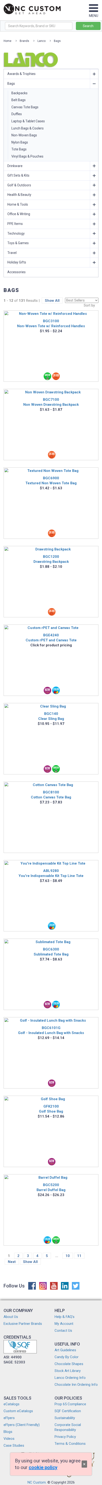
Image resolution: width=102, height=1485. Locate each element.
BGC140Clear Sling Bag (51, 716)
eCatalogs (11, 1404)
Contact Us (63, 1330)
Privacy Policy (65, 1437)
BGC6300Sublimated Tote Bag (51, 951)
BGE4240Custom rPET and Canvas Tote (51, 637)
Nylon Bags (19, 142)
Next (12, 1262)
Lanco (41, 41)
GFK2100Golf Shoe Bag (51, 1109)
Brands (24, 41)
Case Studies (14, 1445)
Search (88, 26)
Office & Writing (18, 214)
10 (67, 1256)
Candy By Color (67, 1357)
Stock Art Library (68, 1371)
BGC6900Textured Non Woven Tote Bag (51, 480)
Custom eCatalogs (18, 1411)
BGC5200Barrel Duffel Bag (51, 1187)
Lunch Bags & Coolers (27, 128)
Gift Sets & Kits (18, 175)
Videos (9, 1438)
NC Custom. (37, 1482)
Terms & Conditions (70, 1443)
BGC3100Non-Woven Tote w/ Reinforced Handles (51, 323)
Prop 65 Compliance (70, 1404)
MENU (93, 16)
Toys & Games (18, 243)
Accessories (16, 272)
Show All (52, 300)
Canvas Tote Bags (24, 107)
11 (79, 1256)
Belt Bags (18, 100)
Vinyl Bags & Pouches (27, 156)
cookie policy (43, 1467)
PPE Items (15, 224)
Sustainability (65, 1418)
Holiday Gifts (16, 262)
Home (7, 41)
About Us (11, 1317)
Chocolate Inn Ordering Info (76, 1384)
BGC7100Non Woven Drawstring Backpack (51, 402)
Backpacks (19, 93)
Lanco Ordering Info (70, 1378)
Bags (57, 41)
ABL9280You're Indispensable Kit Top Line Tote (51, 873)
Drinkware (15, 166)
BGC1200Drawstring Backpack (51, 559)
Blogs (8, 1432)
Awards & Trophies (21, 74)
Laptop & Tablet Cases (28, 121)
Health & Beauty (19, 195)
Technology (16, 233)
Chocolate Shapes (69, 1364)
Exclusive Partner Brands (23, 1324)
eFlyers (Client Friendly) (22, 1425)
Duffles (16, 114)
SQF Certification (68, 1411)
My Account (64, 1324)
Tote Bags (19, 149)
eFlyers (9, 1418)
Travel (12, 253)
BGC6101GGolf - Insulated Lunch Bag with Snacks (51, 1030)
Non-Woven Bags (24, 135)
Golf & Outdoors (19, 185)
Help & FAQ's (64, 1317)
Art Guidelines (65, 1350)
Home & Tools (17, 204)
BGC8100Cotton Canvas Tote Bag (51, 794)
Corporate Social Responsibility (68, 1427)
